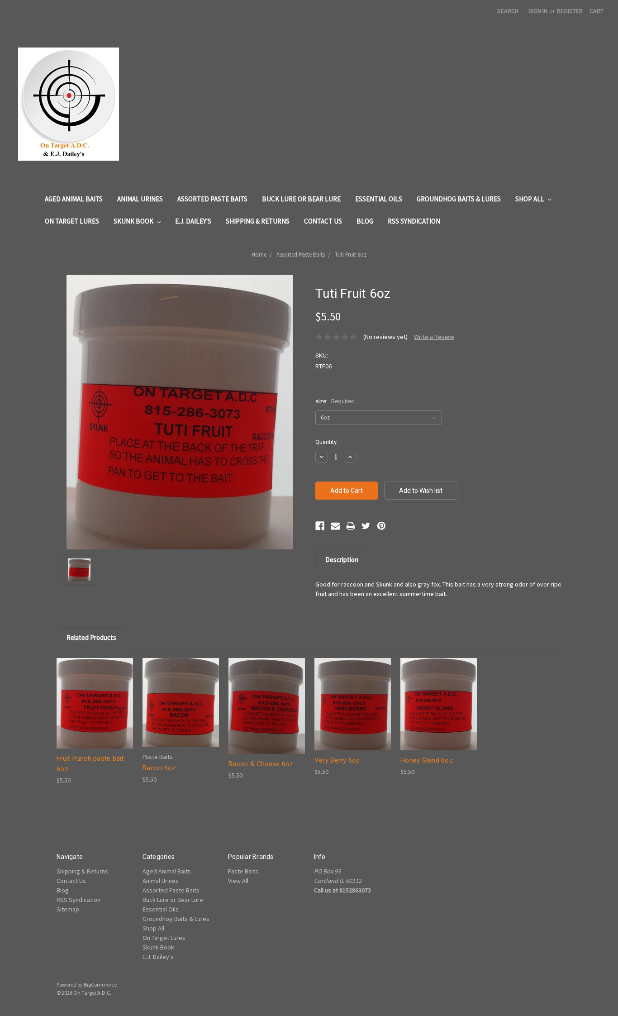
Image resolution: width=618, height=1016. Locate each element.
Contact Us (323, 221)
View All (238, 881)
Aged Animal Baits (74, 199)
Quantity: (326, 442)
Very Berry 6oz (337, 760)
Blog (365, 221)
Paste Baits (243, 871)
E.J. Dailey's (193, 221)
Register (570, 11)
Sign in (537, 11)
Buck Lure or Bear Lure (301, 199)
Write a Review (434, 337)
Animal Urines (140, 199)
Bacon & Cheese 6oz (261, 764)
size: (335, 401)
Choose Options (95, 711)
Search (507, 11)
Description (341, 559)
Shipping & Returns (258, 221)
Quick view (95, 695)
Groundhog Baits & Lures (459, 199)
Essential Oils (378, 199)
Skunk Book (134, 221)
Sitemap (68, 909)
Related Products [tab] (91, 637)
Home (259, 254)
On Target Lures (72, 221)
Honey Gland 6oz (426, 760)
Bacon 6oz (159, 768)
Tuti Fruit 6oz (350, 254)
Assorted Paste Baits (212, 199)
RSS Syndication (414, 221)
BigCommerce (100, 984)
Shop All (530, 199)
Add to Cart (181, 710)
